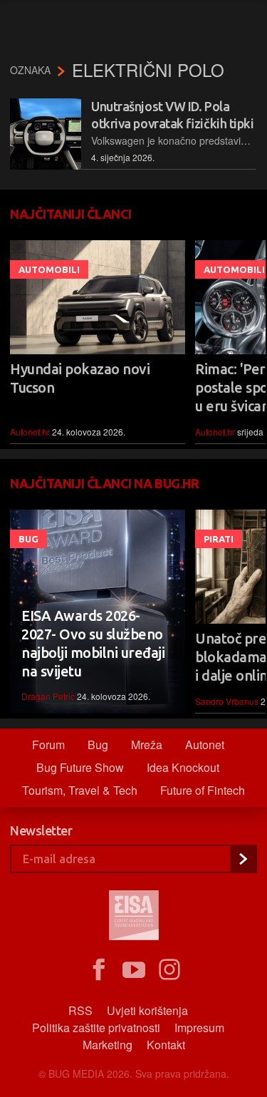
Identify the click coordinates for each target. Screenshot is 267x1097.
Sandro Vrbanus (226, 701)
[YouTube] (133, 970)
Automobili (49, 269)
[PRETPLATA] (243, 859)
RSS (80, 1010)
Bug (28, 539)
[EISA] (134, 917)
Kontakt (166, 1044)
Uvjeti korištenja (147, 1010)
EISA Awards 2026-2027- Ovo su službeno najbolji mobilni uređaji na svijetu (92, 643)
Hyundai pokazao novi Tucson (80, 378)
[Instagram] (169, 970)
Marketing (107, 1044)
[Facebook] (98, 970)
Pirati (219, 539)
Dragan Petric (48, 696)
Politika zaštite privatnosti (96, 1027)
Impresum (199, 1027)
